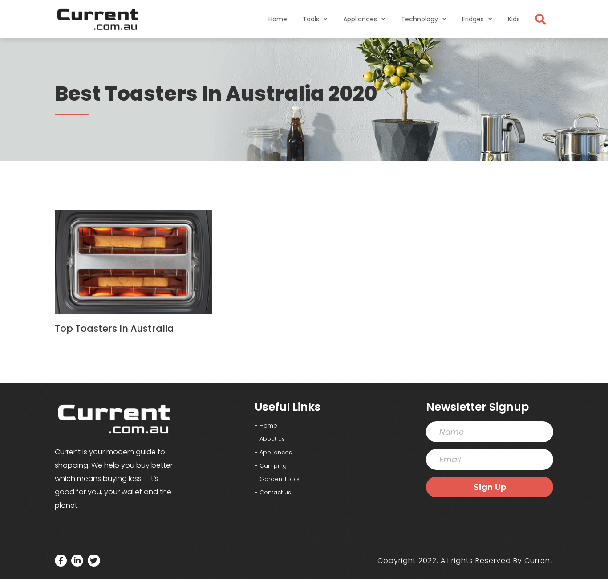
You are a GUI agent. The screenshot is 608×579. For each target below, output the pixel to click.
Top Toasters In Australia (114, 328)
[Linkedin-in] (77, 561)
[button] (540, 19)
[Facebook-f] (61, 561)
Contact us (275, 492)
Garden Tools (279, 479)
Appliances (360, 19)
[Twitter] (94, 561)
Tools (311, 19)
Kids (514, 19)
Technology (419, 19)
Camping (273, 465)
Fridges (473, 19)
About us (272, 439)
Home (277, 19)
